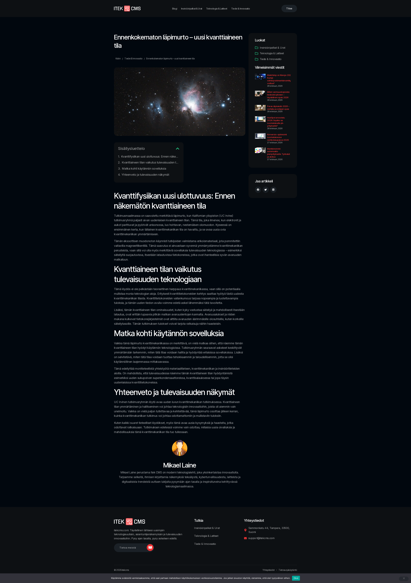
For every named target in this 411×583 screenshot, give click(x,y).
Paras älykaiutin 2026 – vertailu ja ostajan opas (278, 107)
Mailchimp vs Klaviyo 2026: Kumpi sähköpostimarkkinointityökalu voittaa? (281, 79)
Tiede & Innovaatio (240, 8)
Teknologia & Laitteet (216, 8)
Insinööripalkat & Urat (191, 8)
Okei (296, 578)
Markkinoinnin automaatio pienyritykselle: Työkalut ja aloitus (278, 152)
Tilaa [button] (289, 8)
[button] (177, 148)
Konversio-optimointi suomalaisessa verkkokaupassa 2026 (278, 137)
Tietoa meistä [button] (127, 547)
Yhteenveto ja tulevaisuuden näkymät (145, 174)
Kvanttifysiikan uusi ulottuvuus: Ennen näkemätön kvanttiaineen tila (150, 156)
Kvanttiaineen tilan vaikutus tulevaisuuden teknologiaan (150, 162)
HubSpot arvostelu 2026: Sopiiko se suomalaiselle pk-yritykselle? (276, 121)
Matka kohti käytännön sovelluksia (144, 168)
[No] (404, 579)
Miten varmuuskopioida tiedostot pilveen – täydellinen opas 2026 (278, 95)
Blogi (174, 8)
